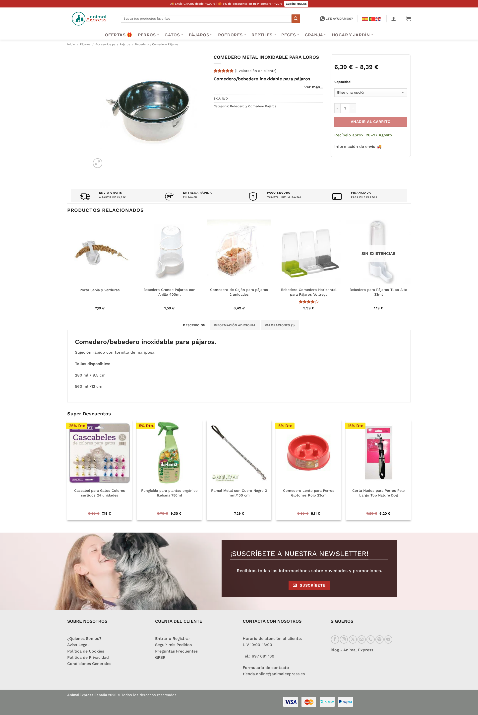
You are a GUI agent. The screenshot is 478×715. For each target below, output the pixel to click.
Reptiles (262, 34)
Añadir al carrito (371, 121)
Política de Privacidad (88, 657)
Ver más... (313, 87)
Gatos (172, 34)
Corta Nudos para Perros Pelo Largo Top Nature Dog (378, 493)
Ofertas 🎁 (118, 34)
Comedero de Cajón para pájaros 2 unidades (239, 292)
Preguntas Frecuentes (176, 651)
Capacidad (342, 81)
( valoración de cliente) (255, 71)
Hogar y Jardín (351, 34)
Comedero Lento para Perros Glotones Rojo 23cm (308, 493)
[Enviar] (296, 18)
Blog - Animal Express (352, 650)
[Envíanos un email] (362, 639)
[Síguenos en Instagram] (344, 639)
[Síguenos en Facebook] (335, 639)
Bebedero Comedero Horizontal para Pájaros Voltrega (308, 292)
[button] (393, 18)
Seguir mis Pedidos (173, 644)
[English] (378, 18)
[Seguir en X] (353, 639)
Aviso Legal (78, 644)
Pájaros (199, 34)
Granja (314, 34)
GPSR (160, 657)
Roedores (230, 34)
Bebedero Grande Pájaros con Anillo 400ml (169, 292)
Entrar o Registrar (172, 638)
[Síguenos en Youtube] (388, 639)
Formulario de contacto (266, 667)
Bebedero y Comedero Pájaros (156, 44)
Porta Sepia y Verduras (100, 290)
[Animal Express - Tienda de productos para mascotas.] (90, 19)
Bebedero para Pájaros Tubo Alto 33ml (378, 292)
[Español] (365, 18)
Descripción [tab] (194, 325)
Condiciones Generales (89, 663)
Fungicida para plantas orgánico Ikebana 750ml (169, 493)
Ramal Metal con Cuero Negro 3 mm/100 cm (239, 493)
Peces (288, 34)
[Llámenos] (370, 639)
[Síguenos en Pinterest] (379, 639)
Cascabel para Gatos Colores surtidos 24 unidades (99, 493)
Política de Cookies (85, 651)
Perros (147, 34)
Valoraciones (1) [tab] (280, 325)
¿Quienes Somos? (84, 638)
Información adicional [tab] (235, 325)
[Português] (372, 18)
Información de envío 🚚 (358, 146)
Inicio (71, 44)
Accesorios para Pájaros (112, 44)
